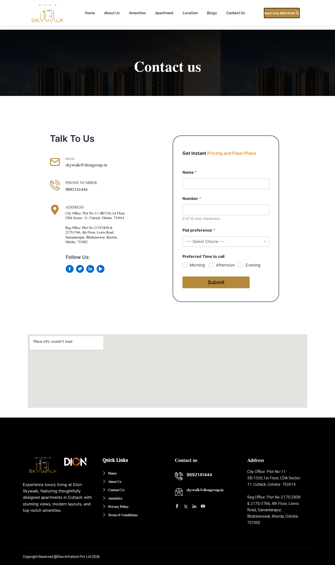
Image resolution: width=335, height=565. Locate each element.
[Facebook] (195, 506)
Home (90, 13)
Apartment (164, 13)
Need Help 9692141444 (279, 13)
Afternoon (225, 265)
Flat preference (198, 230)
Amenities (137, 13)
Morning (197, 265)
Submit (216, 282)
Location (190, 13)
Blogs (212, 13)
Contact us (235, 13)
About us (112, 13)
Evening (253, 265)
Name (189, 172)
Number (191, 198)
